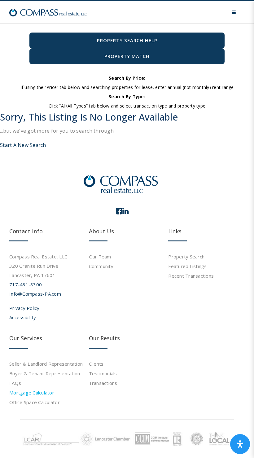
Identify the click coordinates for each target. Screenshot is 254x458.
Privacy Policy (24, 308)
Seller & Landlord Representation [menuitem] (46, 364)
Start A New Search (23, 145)
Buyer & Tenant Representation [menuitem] (44, 373)
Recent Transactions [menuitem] (191, 276)
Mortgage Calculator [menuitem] (31, 393)
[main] (127, 75)
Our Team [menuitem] (100, 256)
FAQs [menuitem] (15, 383)
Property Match (127, 56)
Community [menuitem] (101, 266)
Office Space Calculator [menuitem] (34, 402)
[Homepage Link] (48, 12)
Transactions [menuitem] (103, 383)
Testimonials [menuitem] (103, 373)
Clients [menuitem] (96, 364)
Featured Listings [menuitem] (187, 266)
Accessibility (22, 317)
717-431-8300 (25, 284)
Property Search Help (127, 40)
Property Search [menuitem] (186, 256)
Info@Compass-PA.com (35, 294)
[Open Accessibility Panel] (240, 444)
